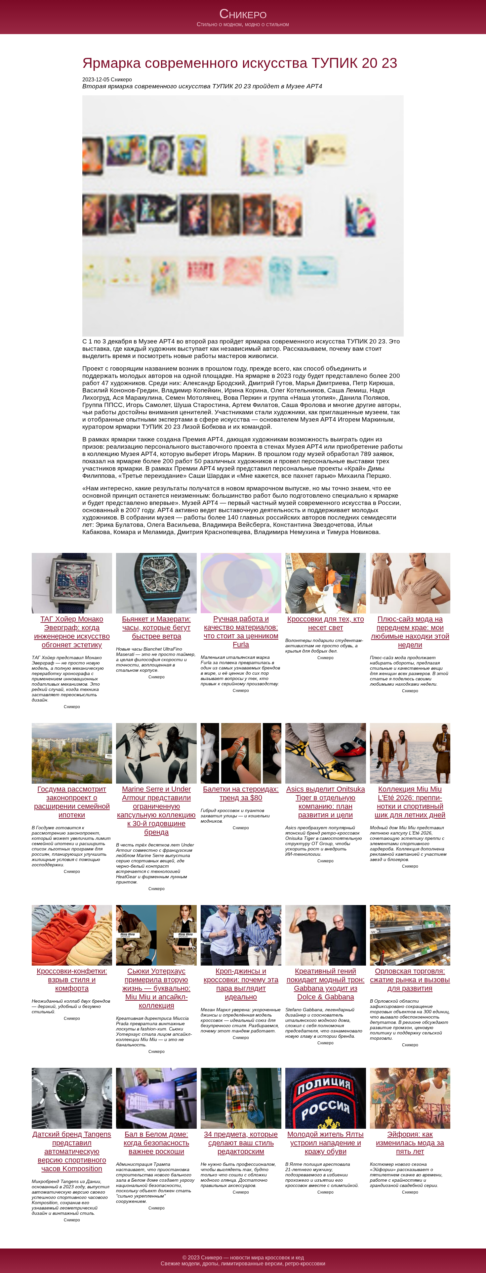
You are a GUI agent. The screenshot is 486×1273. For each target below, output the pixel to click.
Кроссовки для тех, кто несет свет (325, 623)
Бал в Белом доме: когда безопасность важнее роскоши (156, 1143)
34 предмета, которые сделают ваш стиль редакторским (241, 1143)
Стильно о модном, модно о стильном (243, 24)
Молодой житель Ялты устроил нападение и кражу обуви (325, 1143)
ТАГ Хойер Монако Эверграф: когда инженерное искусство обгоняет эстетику (72, 632)
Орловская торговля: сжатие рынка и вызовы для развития (410, 979)
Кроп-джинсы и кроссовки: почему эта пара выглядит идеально (241, 984)
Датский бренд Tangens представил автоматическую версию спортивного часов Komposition (71, 1151)
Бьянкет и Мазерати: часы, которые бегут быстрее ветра (156, 627)
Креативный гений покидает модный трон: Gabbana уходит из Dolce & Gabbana (326, 984)
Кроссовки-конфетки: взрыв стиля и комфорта (72, 979)
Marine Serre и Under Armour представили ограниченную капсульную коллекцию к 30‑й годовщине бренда (156, 810)
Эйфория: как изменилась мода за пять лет (410, 1143)
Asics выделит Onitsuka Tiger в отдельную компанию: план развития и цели (325, 802)
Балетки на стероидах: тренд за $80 (241, 793)
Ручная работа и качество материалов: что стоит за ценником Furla (241, 631)
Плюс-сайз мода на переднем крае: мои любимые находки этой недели (410, 632)
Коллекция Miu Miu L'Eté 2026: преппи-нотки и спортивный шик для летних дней (410, 802)
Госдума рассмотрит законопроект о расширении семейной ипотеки (72, 802)
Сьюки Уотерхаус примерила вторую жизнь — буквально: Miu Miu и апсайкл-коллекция (156, 988)
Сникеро (243, 13)
